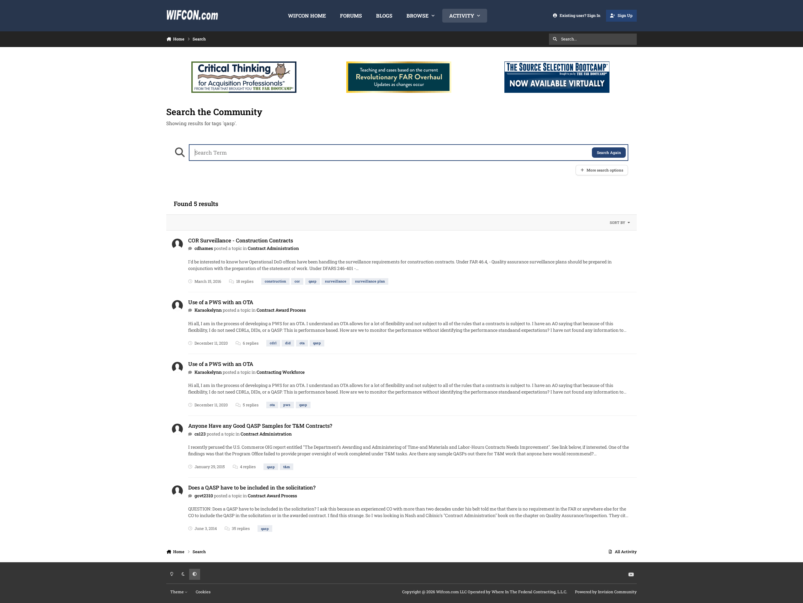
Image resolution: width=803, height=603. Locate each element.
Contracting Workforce (281, 372)
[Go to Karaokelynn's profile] (177, 305)
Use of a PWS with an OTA (220, 302)
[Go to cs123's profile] (177, 429)
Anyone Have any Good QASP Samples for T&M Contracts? (260, 425)
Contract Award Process (281, 310)
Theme (177, 591)
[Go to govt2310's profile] (177, 490)
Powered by (606, 591)
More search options (605, 170)
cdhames (203, 248)
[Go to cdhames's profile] (177, 244)
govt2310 (203, 496)
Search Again (609, 152)
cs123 (200, 434)
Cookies (203, 591)
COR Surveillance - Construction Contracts (240, 240)
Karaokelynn (208, 310)
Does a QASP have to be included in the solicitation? (252, 487)
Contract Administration (273, 248)
